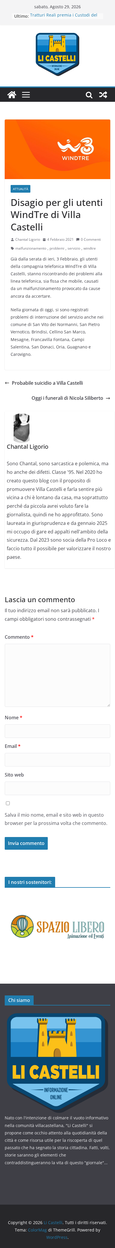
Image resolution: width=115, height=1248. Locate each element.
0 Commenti (91, 239)
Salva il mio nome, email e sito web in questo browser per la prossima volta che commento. (56, 819)
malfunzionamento (30, 248)
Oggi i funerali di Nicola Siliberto (67, 398)
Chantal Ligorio (27, 239)
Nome (13, 717)
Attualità (20, 189)
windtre (89, 248)
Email (13, 746)
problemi (57, 248)
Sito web (14, 775)
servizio (74, 248)
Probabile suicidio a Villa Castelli (47, 383)
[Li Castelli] (12, 95)
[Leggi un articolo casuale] (103, 95)
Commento (19, 637)
